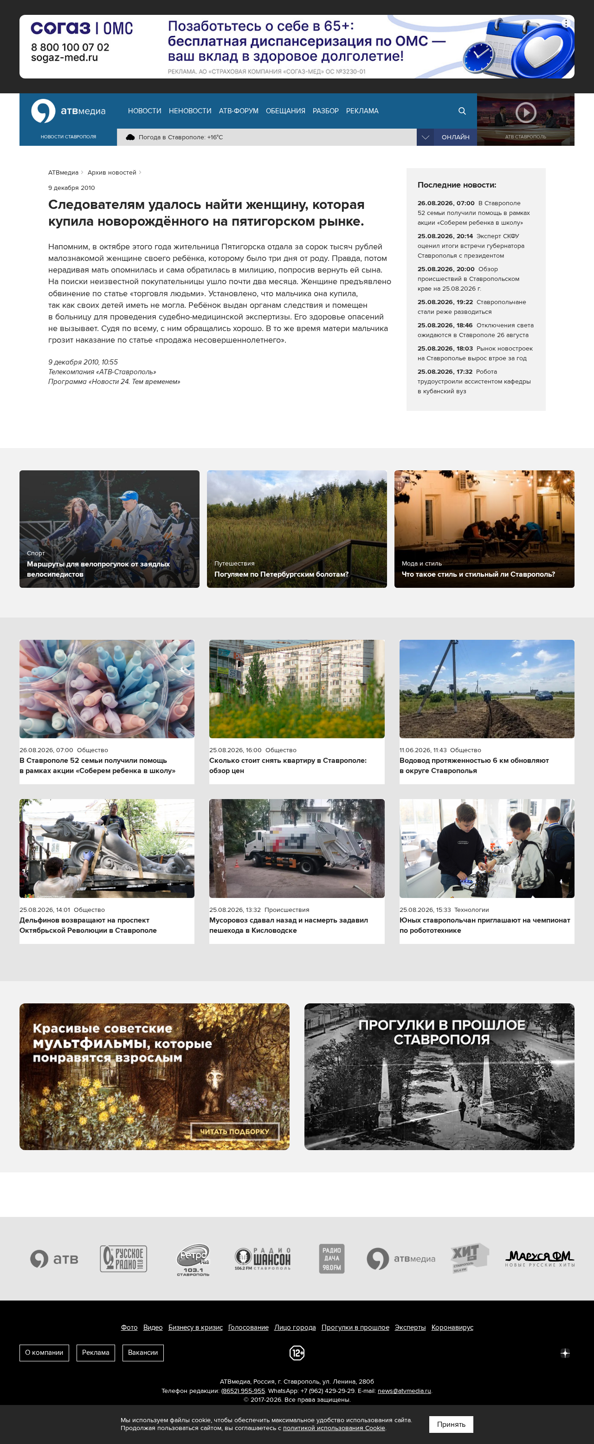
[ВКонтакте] (442, 1352)
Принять (451, 1424)
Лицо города (295, 1327)
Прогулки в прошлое (355, 1327)
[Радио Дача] (332, 1258)
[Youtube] (524, 1352)
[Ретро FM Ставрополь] (193, 1258)
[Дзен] (565, 1352)
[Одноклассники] (483, 1352)
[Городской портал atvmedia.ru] (401, 1258)
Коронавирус (452, 1327)
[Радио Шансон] (262, 1258)
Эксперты (410, 1327)
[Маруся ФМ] (540, 1258)
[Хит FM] (470, 1258)
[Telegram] (463, 1352)
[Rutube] (545, 1352)
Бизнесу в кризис (195, 1327)
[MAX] (504, 1352)
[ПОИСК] (462, 111)
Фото (129, 1327)
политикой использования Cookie (334, 1428)
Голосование (248, 1327)
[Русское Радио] (124, 1258)
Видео (153, 1327)
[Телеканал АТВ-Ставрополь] (54, 1258)
